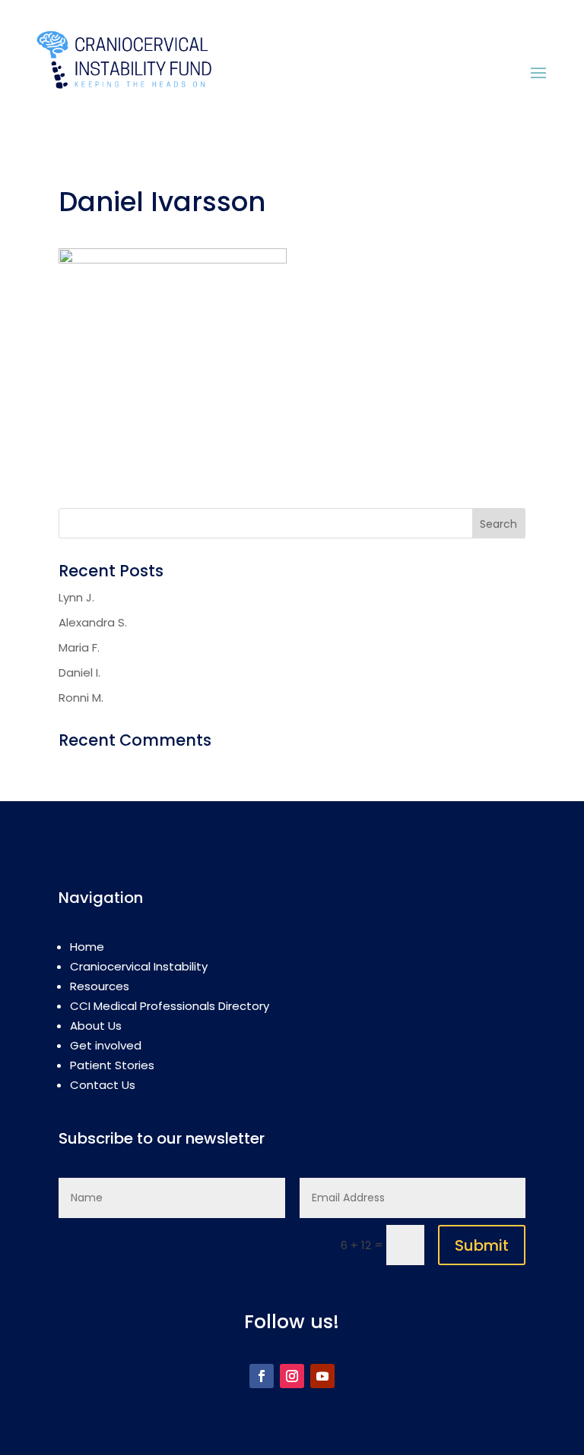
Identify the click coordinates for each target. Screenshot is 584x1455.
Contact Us (102, 1085)
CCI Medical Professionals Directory (169, 1006)
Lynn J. (76, 597)
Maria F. (79, 647)
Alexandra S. (93, 622)
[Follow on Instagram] (292, 1376)
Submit (482, 1245)
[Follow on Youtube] (322, 1376)
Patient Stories (112, 1065)
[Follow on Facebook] (261, 1376)
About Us (96, 1026)
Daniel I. (79, 672)
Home (87, 947)
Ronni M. (81, 697)
